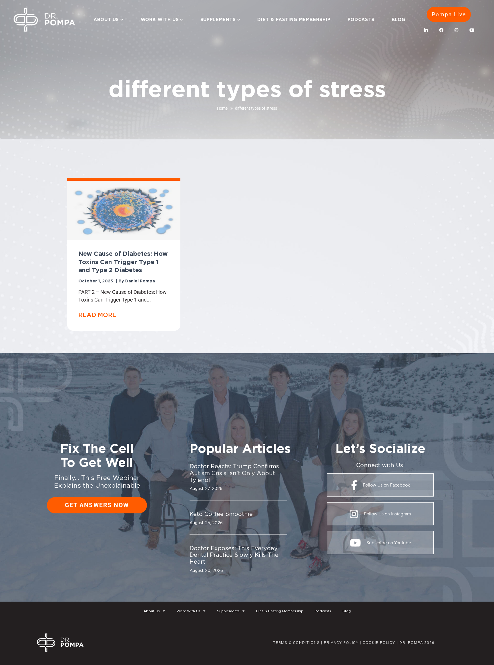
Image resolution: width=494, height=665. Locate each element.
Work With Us (160, 19)
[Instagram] (456, 30)
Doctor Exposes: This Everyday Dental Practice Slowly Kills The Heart (234, 555)
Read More (97, 315)
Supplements (218, 19)
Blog (398, 19)
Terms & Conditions (296, 642)
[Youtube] (471, 30)
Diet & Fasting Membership (293, 19)
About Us (106, 19)
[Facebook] (441, 30)
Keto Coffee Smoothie (221, 514)
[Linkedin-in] (426, 30)
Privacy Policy (341, 642)
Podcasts (361, 19)
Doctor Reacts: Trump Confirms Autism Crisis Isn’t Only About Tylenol (234, 473)
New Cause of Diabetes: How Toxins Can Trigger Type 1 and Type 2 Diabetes (123, 261)
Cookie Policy (378, 642)
